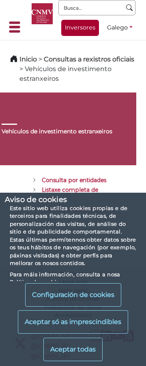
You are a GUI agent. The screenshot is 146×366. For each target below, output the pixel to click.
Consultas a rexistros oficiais (89, 59)
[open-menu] (17, 27)
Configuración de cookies (73, 295)
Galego (117, 27)
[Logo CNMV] (42, 14)
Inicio (28, 59)
